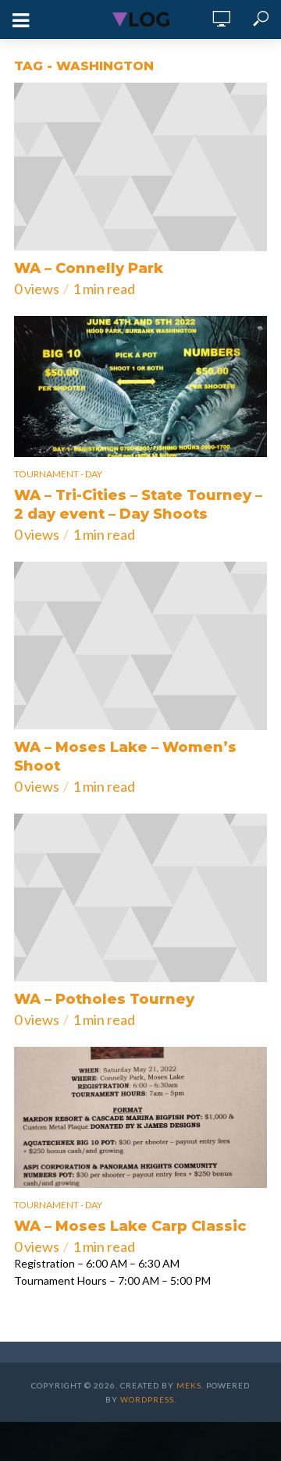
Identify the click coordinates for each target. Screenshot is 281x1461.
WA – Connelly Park (88, 268)
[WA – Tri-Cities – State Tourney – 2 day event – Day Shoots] (140, 386)
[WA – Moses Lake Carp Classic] (140, 1117)
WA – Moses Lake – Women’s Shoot (125, 757)
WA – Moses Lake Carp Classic (130, 1226)
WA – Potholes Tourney (104, 999)
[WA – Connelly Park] (140, 167)
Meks (188, 1385)
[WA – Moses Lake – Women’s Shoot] (140, 646)
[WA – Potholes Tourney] (140, 898)
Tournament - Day (58, 474)
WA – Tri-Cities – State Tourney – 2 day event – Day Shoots (138, 505)
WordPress (147, 1399)
